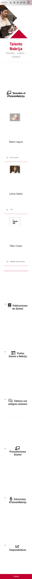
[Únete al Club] (18, 2)
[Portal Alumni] (14, 2)
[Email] (24, 2)
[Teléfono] (21, 2)
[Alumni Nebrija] (4, 2)
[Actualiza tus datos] (10, 2)
